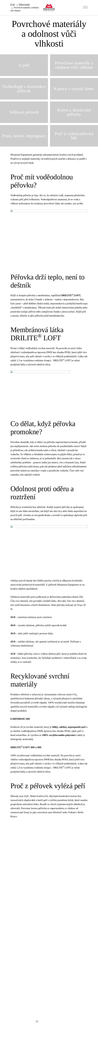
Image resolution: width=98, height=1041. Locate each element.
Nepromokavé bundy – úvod (16, 937)
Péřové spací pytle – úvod (15, 851)
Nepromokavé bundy (15, 928)
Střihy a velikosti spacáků (80, 880)
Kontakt (42, 868)
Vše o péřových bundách (14, 914)
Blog (39, 845)
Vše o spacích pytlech (13, 874)
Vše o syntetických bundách (16, 994)
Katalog (6, 867)
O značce (43, 879)
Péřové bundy (24, 4)
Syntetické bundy (12, 977)
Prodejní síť (45, 856)
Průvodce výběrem (11, 859)
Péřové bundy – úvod (12, 891)
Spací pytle (13, 845)
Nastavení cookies (10, 1025)
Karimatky (12, 1005)
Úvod (12, 4)
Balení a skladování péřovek (81, 907)
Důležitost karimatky (77, 899)
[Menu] (85, 7)
